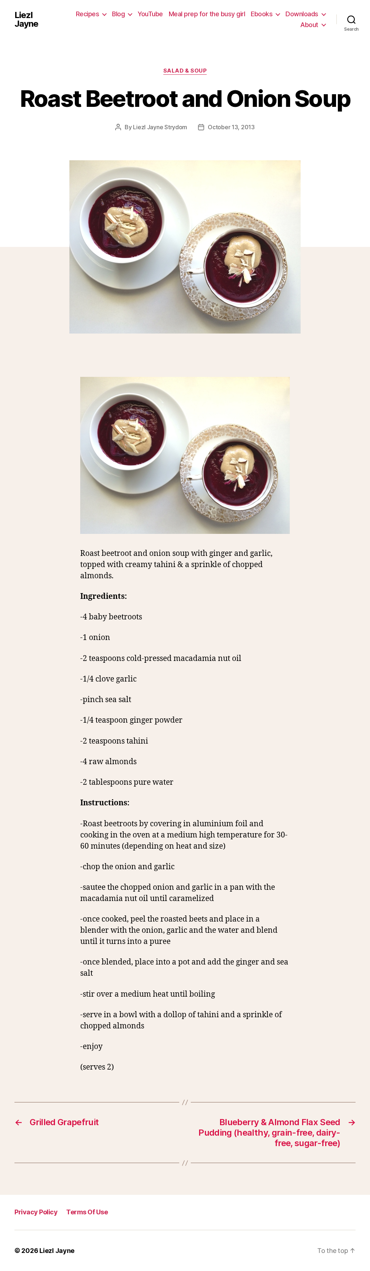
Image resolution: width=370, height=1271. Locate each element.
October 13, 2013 (231, 127)
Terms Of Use (87, 1212)
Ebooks (261, 14)
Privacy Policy (35, 1212)
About (309, 25)
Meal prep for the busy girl (207, 14)
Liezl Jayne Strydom (160, 127)
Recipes (87, 14)
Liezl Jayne (26, 19)
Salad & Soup (185, 71)
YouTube (150, 14)
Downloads (301, 14)
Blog (118, 14)
